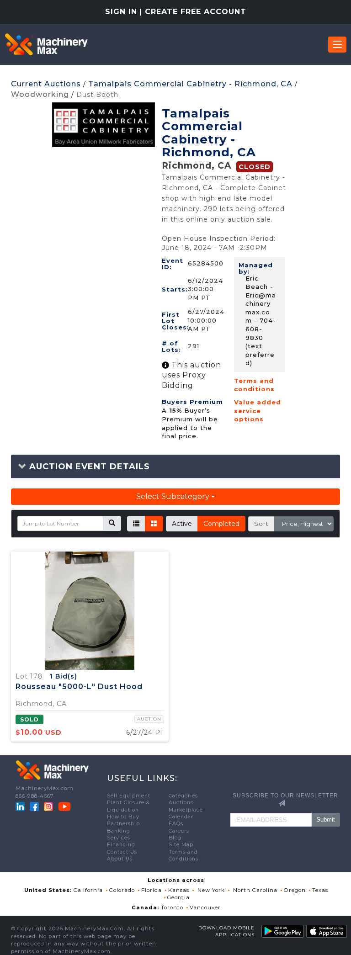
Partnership (123, 824)
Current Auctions (46, 84)
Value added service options (257, 410)
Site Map (181, 845)
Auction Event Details (88, 467)
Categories (183, 796)
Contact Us (122, 852)
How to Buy (123, 817)
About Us (120, 859)
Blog (175, 838)
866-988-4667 (35, 796)
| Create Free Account (192, 11)
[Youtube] (64, 806)
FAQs (176, 824)
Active (182, 524)
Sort (261, 523)
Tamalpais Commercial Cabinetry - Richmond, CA (190, 84)
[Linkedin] (21, 806)
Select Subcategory (173, 496)
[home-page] (46, 44)
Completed (221, 524)
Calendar (181, 817)
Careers (179, 831)
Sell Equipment (128, 796)
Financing (121, 845)
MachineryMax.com (45, 788)
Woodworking (40, 94)
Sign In (121, 11)
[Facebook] (34, 806)
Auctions (181, 803)
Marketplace (186, 810)
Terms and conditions (254, 385)
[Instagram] (49, 806)
